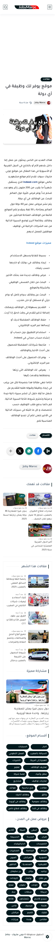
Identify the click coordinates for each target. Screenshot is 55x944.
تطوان (22, 885)
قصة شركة (19, 774)
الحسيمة (14, 837)
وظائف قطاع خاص (17, 809)
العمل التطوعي (16, 754)
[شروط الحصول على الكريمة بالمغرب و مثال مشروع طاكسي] (38, 654)
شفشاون (24, 899)
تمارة (11, 885)
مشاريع (17, 781)
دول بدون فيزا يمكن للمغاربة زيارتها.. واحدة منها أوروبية (31, 711)
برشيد (44, 871)
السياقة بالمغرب (38, 754)
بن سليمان (15, 871)
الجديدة (30, 837)
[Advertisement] (27, 47)
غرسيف (29, 906)
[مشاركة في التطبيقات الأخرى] (11, 451)
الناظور (12, 864)
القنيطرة (42, 864)
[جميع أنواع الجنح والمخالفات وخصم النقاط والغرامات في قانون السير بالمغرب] (38, 636)
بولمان (28, 878)
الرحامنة (30, 851)
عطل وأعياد (41, 774)
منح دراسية (27, 788)
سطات (28, 892)
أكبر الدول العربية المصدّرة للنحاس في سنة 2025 (41, 546)
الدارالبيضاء (19, 844)
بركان (30, 871)
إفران (44, 837)
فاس (13, 906)
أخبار (45, 747)
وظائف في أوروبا (17, 802)
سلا (13, 892)
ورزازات (14, 919)
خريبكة (43, 892)
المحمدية (27, 864)
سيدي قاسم (40, 899)
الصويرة (43, 858)
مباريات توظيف (39, 781)
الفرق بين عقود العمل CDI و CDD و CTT (16, 620)
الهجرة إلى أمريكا (38, 760)
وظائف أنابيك (22, 795)
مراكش (15, 913)
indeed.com (30, 182)
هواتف (12, 788)
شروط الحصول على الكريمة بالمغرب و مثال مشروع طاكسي (17, 657)
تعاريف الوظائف (39, 767)
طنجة (44, 906)
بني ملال (43, 878)
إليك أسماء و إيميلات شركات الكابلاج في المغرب (16, 602)
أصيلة (22, 830)
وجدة (28, 919)
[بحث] (5, 7)
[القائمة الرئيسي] (49, 7)
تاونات (34, 885)
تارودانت (14, 878)
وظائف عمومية (39, 802)
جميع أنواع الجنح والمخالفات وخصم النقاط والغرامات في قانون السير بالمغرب (16, 639)
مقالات (46, 79)
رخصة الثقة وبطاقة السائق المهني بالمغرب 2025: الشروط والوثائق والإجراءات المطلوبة (16, 583)
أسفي (34, 830)
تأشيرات (16, 760)
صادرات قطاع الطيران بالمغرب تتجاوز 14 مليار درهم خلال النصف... (40, 515)
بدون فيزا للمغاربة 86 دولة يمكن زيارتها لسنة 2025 (15, 515)
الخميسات (41, 844)
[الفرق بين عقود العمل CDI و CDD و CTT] (38, 618)
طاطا (11, 899)
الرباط (44, 851)
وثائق (44, 795)
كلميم (30, 913)
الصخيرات (14, 851)
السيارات (22, 747)
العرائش (27, 858)
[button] (38, 451)
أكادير (11, 830)
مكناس (43, 919)
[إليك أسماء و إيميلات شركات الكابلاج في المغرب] (38, 599)
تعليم (17, 767)
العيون (13, 858)
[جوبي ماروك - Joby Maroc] (27, 7)
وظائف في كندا (39, 809)
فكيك (44, 913)
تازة (45, 885)
